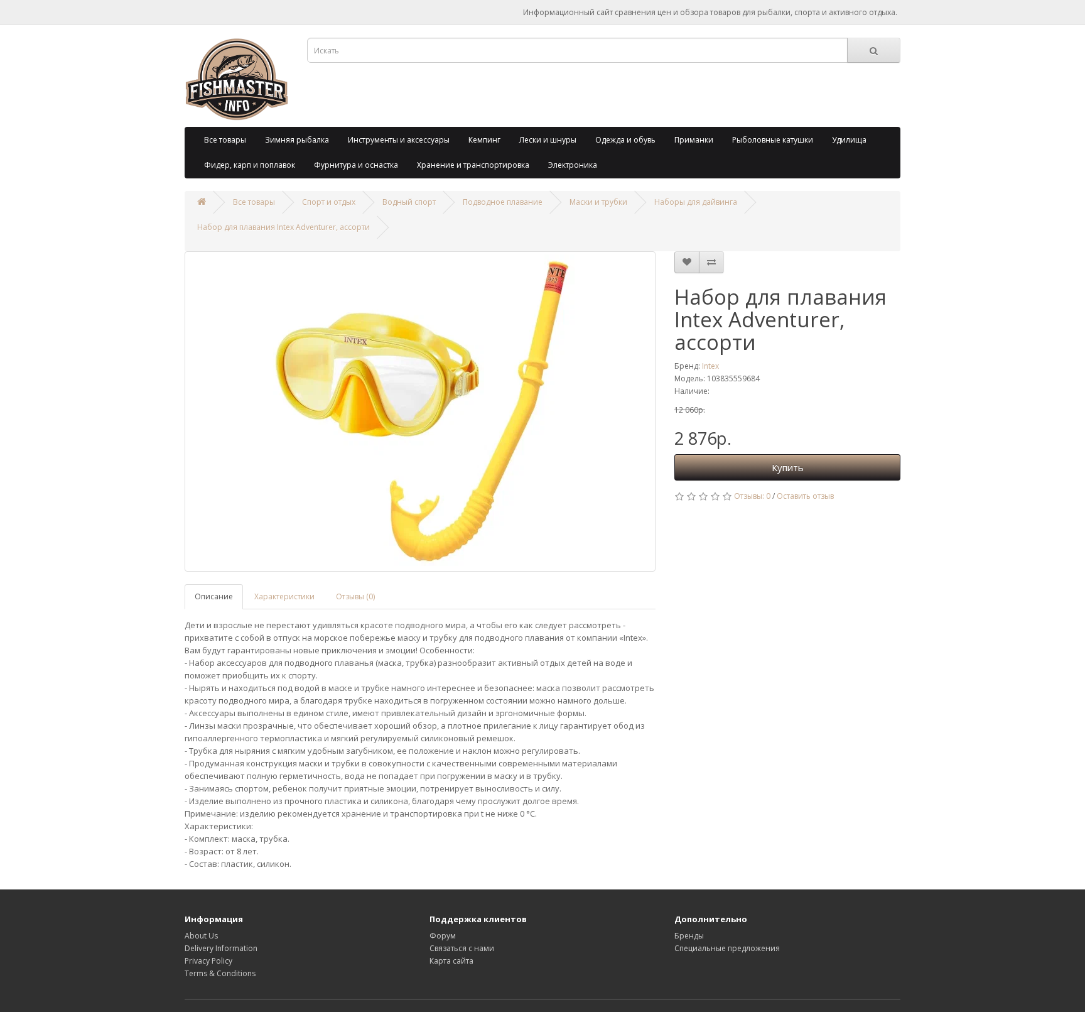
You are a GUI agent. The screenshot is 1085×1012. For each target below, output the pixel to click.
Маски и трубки (598, 202)
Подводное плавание (502, 202)
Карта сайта (451, 960)
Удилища (849, 139)
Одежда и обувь (625, 139)
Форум (442, 935)
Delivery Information (221, 948)
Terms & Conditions (220, 973)
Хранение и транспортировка (473, 165)
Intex (710, 366)
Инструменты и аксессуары (399, 139)
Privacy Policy (208, 960)
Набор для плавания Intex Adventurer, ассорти (283, 227)
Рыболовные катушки (772, 139)
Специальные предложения (727, 948)
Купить (788, 467)
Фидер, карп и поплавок (249, 165)
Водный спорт (409, 202)
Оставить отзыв (805, 496)
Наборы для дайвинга (695, 202)
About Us (201, 935)
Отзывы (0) (355, 596)
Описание (214, 596)
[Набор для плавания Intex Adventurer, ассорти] (420, 411)
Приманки (693, 139)
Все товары (225, 139)
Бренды (689, 935)
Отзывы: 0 (752, 496)
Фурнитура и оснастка (356, 165)
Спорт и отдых (328, 202)
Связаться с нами (461, 948)
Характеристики (284, 596)
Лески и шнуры (547, 139)
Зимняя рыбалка (297, 139)
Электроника (572, 165)
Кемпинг (484, 139)
